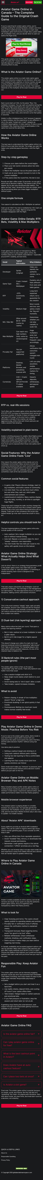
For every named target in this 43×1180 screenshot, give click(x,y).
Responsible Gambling (8, 1156)
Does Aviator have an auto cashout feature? (16, 1067)
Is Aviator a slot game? (14, 1084)
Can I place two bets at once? (18, 1076)
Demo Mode (29, 2)
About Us (4, 1153)
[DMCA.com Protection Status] (22, 1168)
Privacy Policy (5, 1160)
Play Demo (21, 50)
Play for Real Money (21, 44)
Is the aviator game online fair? (19, 1034)
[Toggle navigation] (3, 2)
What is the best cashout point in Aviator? (19, 1055)
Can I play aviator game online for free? (18, 1044)
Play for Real (37, 2)
